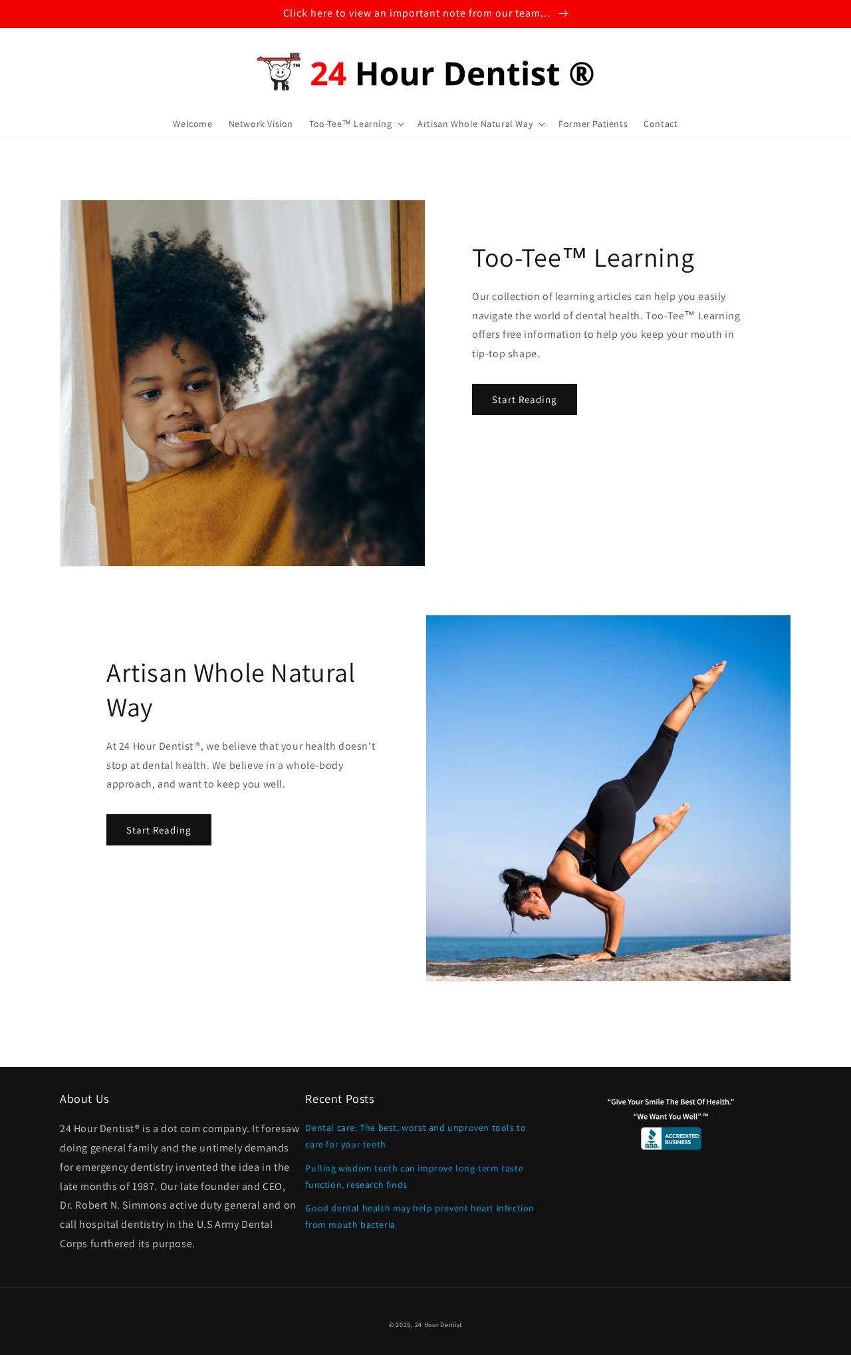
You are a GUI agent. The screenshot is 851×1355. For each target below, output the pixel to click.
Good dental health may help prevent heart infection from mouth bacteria (420, 1216)
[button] (355, 124)
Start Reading (524, 399)
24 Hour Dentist (439, 1324)
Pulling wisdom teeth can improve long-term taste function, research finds (414, 1176)
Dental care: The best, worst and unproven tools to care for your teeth (415, 1136)
